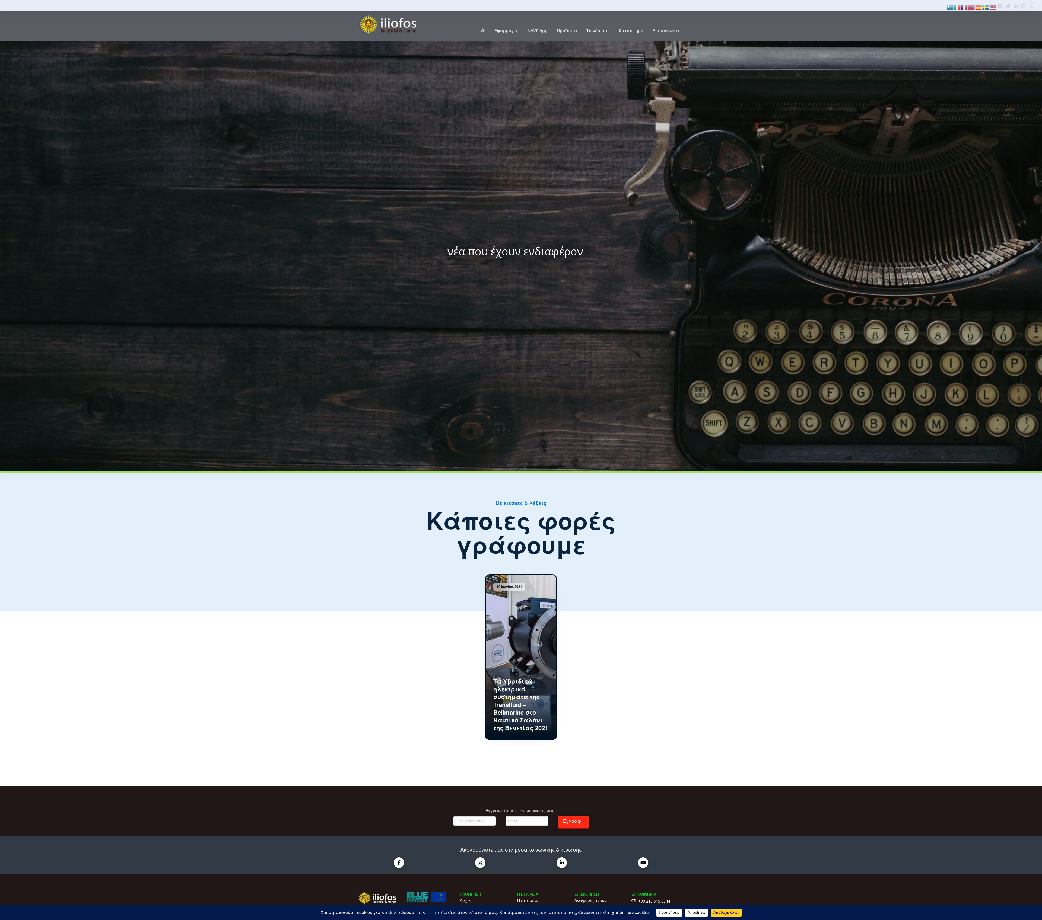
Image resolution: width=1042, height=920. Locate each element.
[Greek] (950, 7)
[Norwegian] (971, 7)
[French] (964, 7)
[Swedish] (985, 7)
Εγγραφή (573, 821)
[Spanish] (978, 7)
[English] (992, 7)
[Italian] (957, 7)
